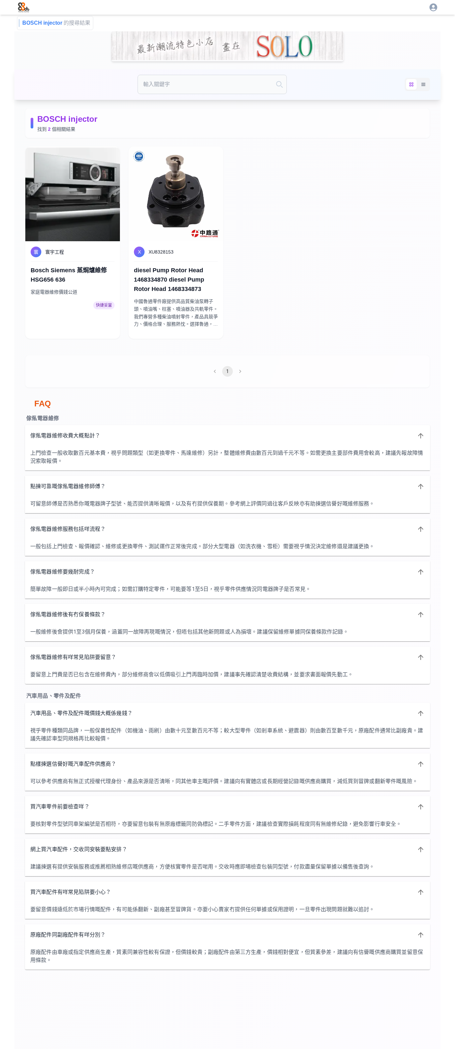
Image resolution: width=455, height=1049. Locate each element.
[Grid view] (411, 84)
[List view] (423, 84)
